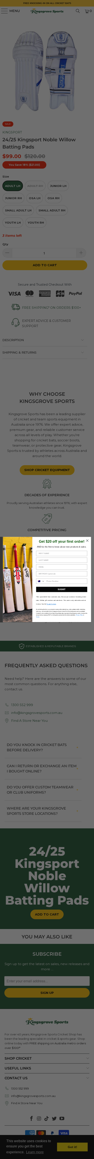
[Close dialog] (87, 540)
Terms (37, 617)
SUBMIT (62, 589)
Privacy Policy (79, 615)
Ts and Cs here (51, 604)
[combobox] (40, 581)
